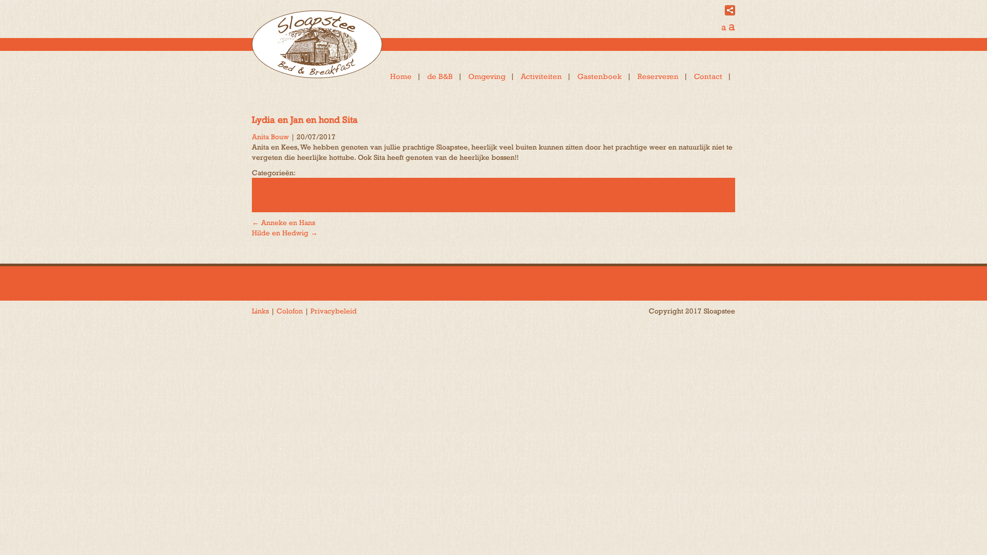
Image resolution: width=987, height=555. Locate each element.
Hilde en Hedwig (285, 233)
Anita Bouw (270, 137)
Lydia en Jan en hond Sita (305, 119)
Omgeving (486, 76)
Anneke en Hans (283, 222)
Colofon (290, 311)
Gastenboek (599, 76)
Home (401, 76)
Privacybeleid (333, 311)
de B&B (440, 76)
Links (260, 311)
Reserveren (658, 76)
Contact (708, 76)
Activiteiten (541, 76)
